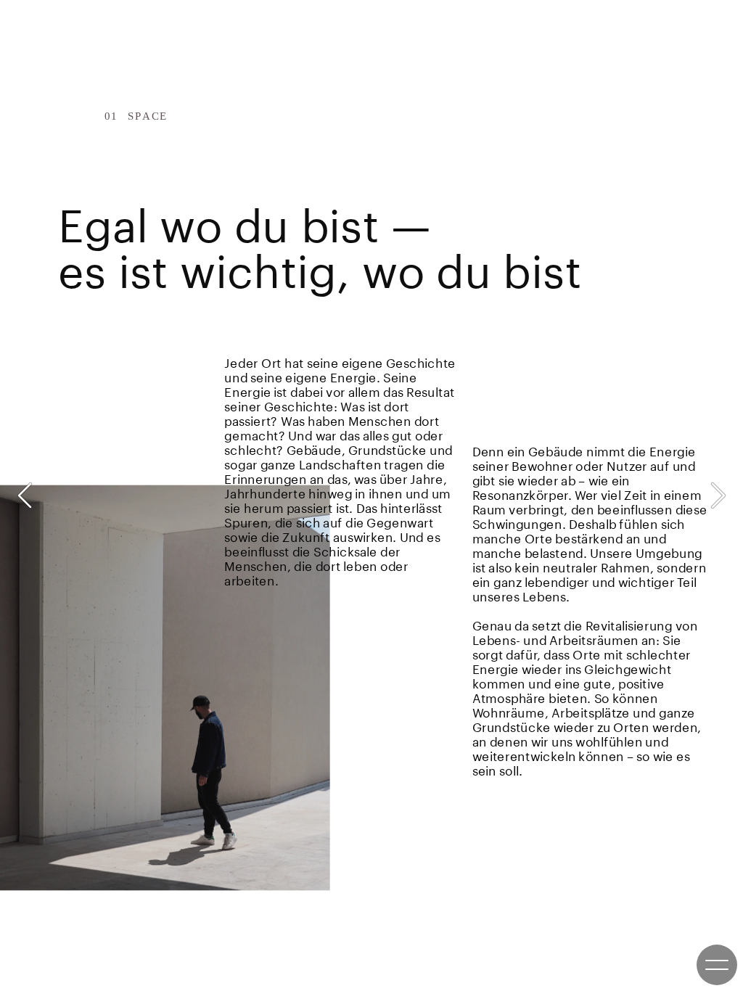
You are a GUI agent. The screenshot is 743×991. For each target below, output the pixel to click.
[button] (25, 495)
